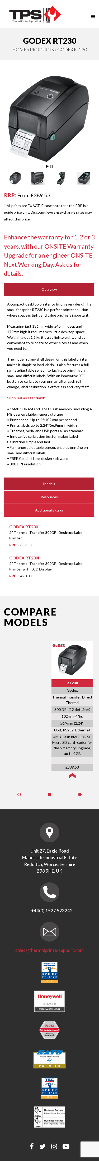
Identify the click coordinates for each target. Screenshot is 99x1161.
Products (42, 49)
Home (19, 49)
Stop (51, 166)
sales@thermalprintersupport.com (49, 950)
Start (47, 166)
